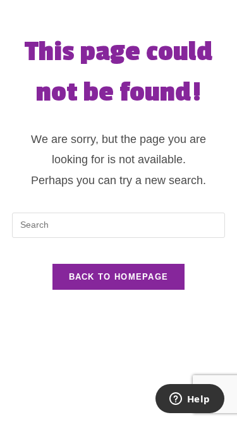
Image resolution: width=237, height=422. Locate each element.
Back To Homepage (119, 277)
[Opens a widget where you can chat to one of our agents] (189, 400)
